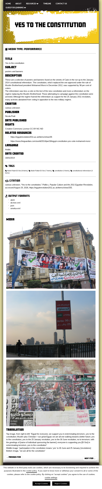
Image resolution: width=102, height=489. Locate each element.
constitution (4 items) (62, 171)
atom (12, 200)
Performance (33, 49)
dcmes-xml (15, 203)
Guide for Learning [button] (15, 7)
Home (8, 3)
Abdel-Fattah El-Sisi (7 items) (41, 171)
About (18, 3)
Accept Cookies (41, 484)
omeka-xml (15, 208)
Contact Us (61, 3)
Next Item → (90, 458)
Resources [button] (31, 3)
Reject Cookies (61, 484)
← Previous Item (14, 457)
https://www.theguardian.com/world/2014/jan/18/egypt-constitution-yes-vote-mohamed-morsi (50, 141)
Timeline (47, 3)
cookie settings (51, 477)
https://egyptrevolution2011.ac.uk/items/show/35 (31, 137)
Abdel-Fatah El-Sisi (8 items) (17, 171)
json (12, 205)
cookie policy (31, 471)
